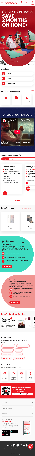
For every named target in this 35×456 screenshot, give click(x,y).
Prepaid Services (23, 346)
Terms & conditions (16, 449)
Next (32, 90)
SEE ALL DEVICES (26, 208)
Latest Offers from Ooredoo (13, 314)
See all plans (17, 200)
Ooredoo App (6, 421)
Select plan (14, 192)
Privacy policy (27, 449)
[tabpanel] (16, 322)
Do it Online (6, 358)
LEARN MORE (7, 267)
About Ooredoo (7, 403)
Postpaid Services (8, 346)
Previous (29, 90)
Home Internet (7, 350)
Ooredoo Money (7, 354)
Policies (4, 414)
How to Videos (19, 358)
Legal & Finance (7, 408)
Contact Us (7, 449)
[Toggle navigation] (1, 3)
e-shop (19, 354)
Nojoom (18, 350)
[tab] (5, 159)
